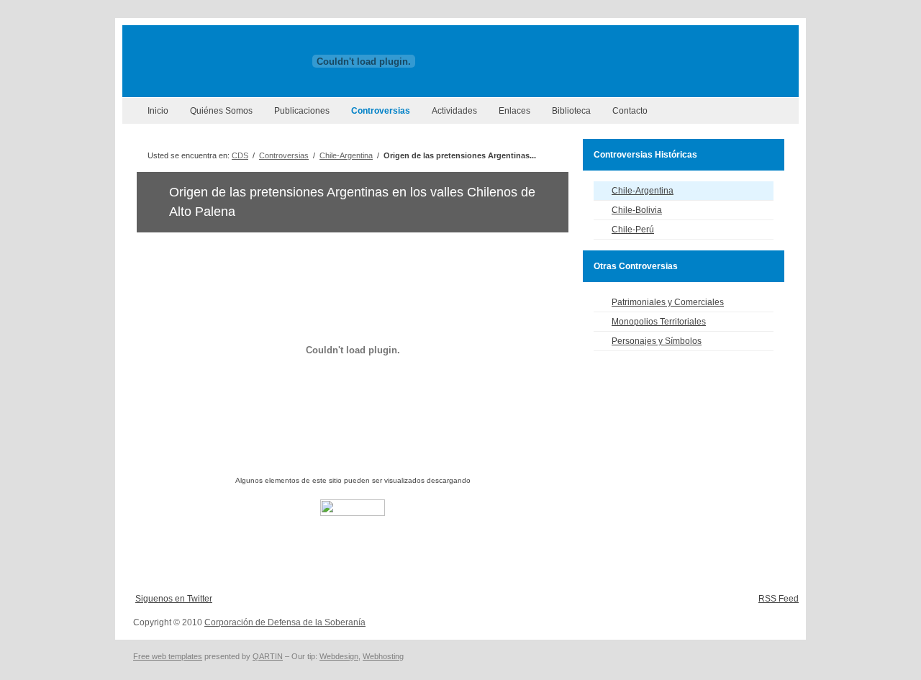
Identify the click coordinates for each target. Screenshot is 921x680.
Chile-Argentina (346, 155)
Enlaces (514, 111)
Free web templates (167, 656)
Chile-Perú (633, 230)
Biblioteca (571, 111)
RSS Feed (778, 599)
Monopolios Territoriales (659, 322)
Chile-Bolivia (637, 210)
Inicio (158, 111)
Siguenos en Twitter (173, 599)
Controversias (380, 111)
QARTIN (268, 656)
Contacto (630, 111)
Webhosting (383, 656)
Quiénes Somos (221, 111)
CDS (240, 155)
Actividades (454, 111)
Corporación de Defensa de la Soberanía (285, 622)
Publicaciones (302, 111)
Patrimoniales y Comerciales (668, 302)
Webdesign (338, 656)
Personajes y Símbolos (657, 341)
